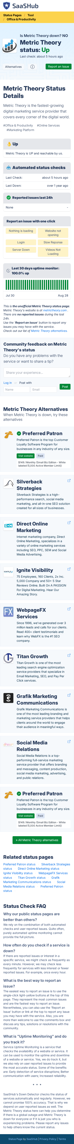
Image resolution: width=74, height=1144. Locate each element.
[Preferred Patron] (8, 435)
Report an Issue (58, 66)
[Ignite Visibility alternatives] (8, 572)
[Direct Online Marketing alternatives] (8, 525)
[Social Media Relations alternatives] (8, 744)
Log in (8, 382)
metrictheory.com (55, 310)
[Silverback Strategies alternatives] (8, 483)
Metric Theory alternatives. (49, 330)
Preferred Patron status (19, 864)
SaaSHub (32, 1139)
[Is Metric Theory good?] (32, 67)
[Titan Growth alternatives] (8, 658)
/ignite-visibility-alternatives (22, 566)
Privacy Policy (47, 1139)
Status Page (15, 1139)
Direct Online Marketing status (38, 868)
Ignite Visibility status (18, 873)
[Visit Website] (69, 480)
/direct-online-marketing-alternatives (28, 519)
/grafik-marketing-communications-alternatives (36, 692)
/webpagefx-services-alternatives (26, 605)
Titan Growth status (32, 877)
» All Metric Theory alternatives (37, 840)
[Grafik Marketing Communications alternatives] (8, 698)
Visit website (25, 455)
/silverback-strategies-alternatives (27, 477)
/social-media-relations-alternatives (28, 738)
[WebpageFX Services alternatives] (8, 612)
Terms (62, 1139)
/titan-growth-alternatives (21, 652)
